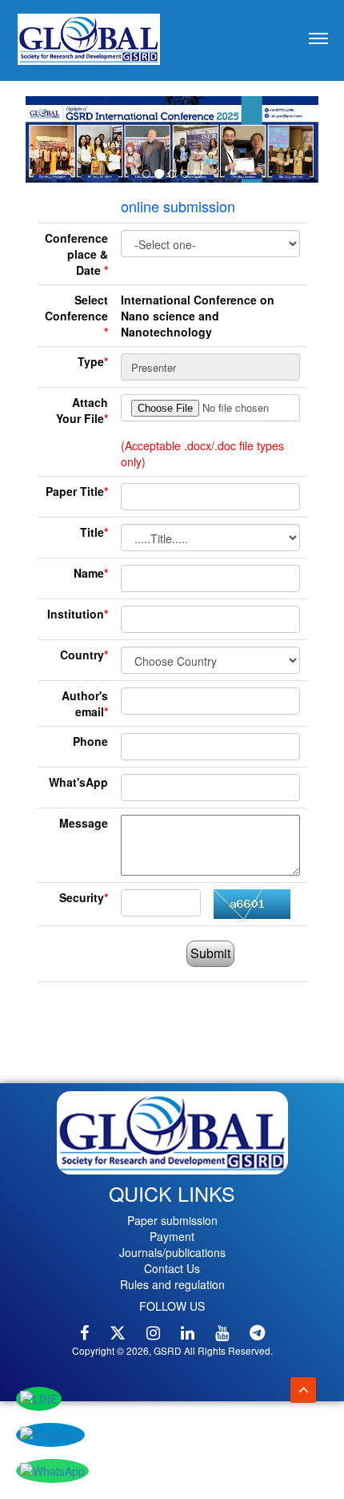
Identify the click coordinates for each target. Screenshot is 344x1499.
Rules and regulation (172, 1284)
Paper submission (172, 1220)
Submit (210, 953)
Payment (172, 1236)
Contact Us (172, 1268)
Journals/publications (172, 1252)
